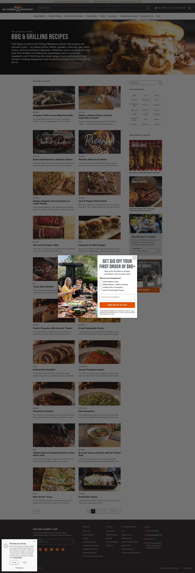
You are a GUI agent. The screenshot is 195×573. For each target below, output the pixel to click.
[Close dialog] (134, 258)
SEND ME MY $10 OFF (117, 305)
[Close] (35, 541)
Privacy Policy (18, 558)
